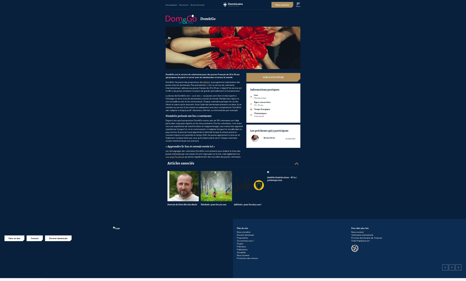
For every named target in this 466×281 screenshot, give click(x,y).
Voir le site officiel (273, 77)
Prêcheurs (241, 246)
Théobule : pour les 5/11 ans (213, 204)
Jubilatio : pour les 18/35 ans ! (248, 204)
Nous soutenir (282, 5)
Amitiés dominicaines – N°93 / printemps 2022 (282, 179)
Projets (240, 243)
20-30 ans (258, 105)
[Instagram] (458, 267)
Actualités (241, 252)
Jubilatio (206, 82)
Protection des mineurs (247, 258)
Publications (242, 249)
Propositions (242, 238)
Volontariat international (362, 235)
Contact (35, 238)
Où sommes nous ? (245, 241)
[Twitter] (452, 267)
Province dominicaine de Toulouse (366, 238)
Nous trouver (183, 5)
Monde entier (260, 98)
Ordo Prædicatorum (360, 241)
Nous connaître (243, 232)
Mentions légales (36, 279)
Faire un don (14, 238)
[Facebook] (445, 267)
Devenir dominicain (197, 5)
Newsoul (22, 279)
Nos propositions (171, 5)
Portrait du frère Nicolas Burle (182, 204)
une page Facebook (175, 157)
